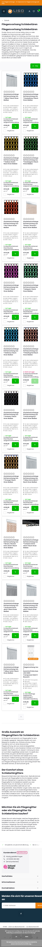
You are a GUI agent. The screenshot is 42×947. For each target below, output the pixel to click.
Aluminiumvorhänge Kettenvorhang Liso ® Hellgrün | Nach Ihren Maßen (30, 288)
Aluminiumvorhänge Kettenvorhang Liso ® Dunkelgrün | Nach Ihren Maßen (30, 161)
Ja (16, 936)
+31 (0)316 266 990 (12, 859)
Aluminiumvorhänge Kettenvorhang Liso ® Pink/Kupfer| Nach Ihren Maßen (30, 352)
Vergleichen (10, 131)
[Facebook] (21, 914)
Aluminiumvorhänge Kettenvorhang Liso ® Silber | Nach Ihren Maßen (11, 97)
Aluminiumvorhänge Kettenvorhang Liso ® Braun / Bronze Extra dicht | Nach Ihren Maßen (11, 544)
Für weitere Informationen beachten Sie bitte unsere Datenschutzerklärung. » (21, 943)
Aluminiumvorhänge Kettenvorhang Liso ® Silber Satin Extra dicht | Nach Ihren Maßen (30, 607)
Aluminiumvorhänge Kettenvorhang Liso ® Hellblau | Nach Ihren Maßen (11, 352)
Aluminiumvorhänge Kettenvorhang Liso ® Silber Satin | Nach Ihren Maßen (11, 670)
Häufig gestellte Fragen (14, 856)
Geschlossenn (22, 852)
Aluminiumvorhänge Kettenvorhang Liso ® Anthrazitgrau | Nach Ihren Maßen (30, 415)
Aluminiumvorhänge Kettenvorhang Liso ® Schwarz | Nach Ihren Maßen (11, 415)
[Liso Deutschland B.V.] (16, 11)
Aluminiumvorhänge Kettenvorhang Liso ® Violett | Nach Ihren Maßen (11, 288)
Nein (26, 936)
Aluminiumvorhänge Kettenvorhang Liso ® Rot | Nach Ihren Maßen (11, 224)
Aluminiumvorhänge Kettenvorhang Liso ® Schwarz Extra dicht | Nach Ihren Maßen (30, 544)
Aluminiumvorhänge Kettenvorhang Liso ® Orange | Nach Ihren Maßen (11, 479)
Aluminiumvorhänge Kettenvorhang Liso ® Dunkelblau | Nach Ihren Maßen (30, 97)
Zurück (6, 20)
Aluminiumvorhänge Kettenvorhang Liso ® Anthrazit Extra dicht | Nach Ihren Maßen (11, 607)
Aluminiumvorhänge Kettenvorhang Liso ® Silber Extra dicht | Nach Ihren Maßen (30, 479)
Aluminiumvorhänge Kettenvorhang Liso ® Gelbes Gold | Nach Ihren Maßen (11, 161)
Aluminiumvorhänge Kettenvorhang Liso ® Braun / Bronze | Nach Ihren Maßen (30, 224)
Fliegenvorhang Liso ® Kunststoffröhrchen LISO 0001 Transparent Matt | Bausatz (30, 672)
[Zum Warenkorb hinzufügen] (15, 126)
